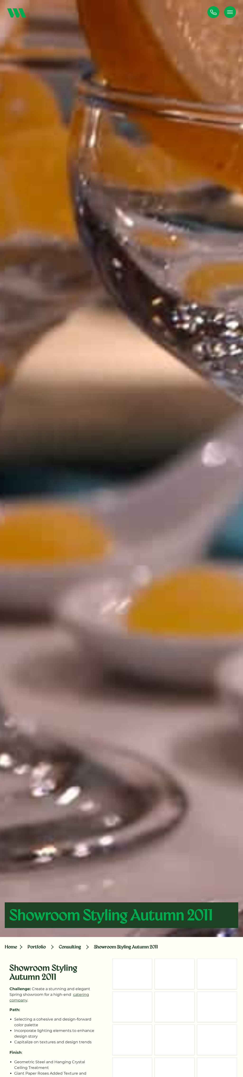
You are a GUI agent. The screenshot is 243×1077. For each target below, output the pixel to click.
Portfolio (37, 946)
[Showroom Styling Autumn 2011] (132, 974)
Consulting (70, 946)
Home (11, 946)
